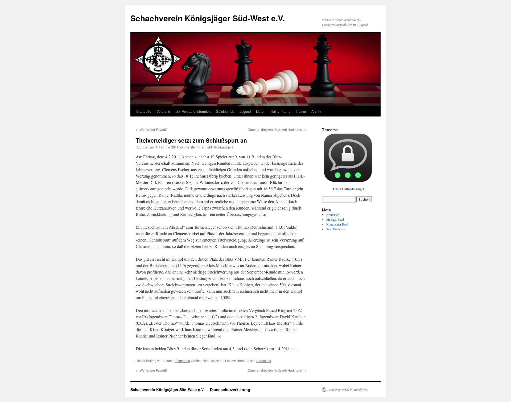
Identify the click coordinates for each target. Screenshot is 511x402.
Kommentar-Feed (337, 224)
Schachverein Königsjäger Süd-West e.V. (207, 18)
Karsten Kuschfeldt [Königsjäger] (209, 147)
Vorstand (163, 111)
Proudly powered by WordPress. (348, 389)
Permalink (263, 360)
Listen (260, 111)
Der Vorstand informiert (193, 111)
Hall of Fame (280, 111)
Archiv (316, 111)
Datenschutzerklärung (230, 389)
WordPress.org (335, 229)
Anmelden (332, 214)
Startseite (143, 111)
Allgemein (182, 360)
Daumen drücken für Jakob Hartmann (277, 129)
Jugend (245, 111)
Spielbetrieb (225, 111)
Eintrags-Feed (335, 219)
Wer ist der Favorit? (152, 129)
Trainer (301, 111)
